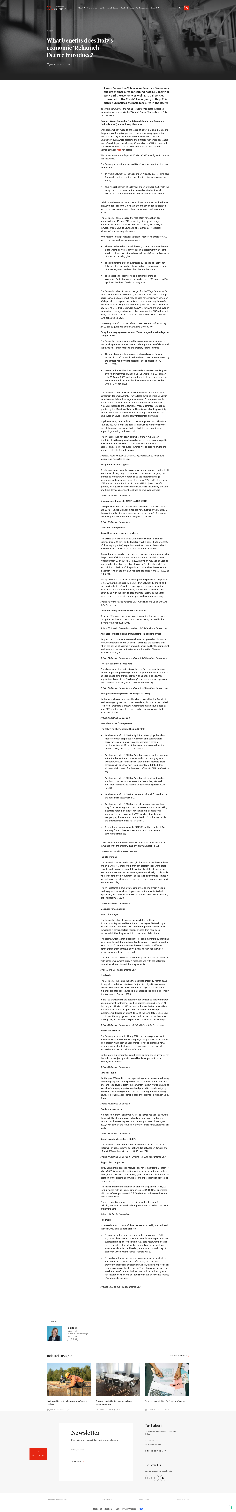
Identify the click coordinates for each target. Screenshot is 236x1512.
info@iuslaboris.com (153, 1445)
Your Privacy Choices (126, 1509)
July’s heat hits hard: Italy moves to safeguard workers (67, 1402)
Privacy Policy (144, 1499)
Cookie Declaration (182, 1499)
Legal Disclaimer (106, 1499)
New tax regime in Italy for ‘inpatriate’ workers (166, 1401)
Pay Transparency (142, 8)
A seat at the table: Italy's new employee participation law (114, 1402)
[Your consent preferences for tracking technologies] (231, 1507)
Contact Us (155, 8)
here (119, 150)
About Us (81, 8)
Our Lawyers (92, 8)
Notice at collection (102, 1509)
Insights (102, 8)
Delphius (130, 8)
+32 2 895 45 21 (151, 1440)
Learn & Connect (112, 8)
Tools (123, 8)
